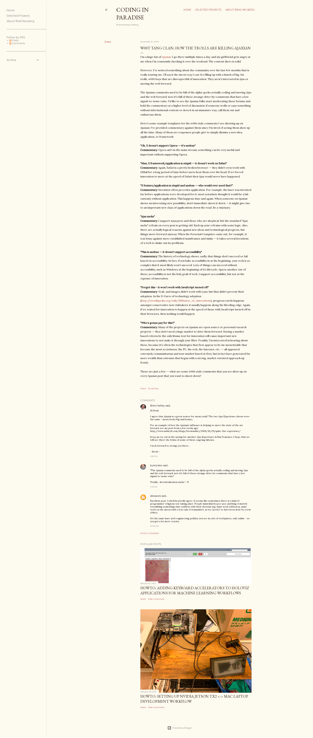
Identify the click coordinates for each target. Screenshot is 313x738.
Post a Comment (149, 533)
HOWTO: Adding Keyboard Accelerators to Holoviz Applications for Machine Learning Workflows (194, 590)
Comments (18, 43)
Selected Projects (208, 9)
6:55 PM (153, 456)
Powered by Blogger (182, 728)
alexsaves (155, 495)
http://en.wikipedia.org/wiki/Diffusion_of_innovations (176, 300)
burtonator (156, 465)
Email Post (153, 388)
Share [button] (107, 41)
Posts (14, 40)
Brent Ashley (157, 405)
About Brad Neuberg (240, 9)
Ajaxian (166, 56)
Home (187, 9)
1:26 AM (153, 486)
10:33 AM (154, 526)
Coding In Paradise (132, 13)
